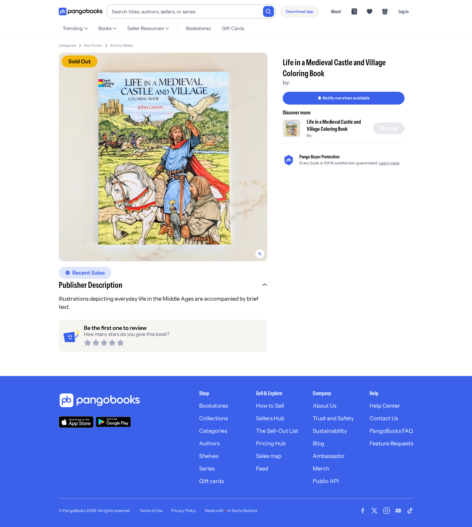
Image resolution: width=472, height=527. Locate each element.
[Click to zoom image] (163, 157)
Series (206, 468)
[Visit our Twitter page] (374, 510)
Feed (262, 468)
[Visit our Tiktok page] (410, 510)
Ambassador (329, 456)
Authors (209, 443)
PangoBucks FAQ (391, 431)
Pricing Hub (271, 443)
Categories (67, 45)
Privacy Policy (183, 510)
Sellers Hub (270, 418)
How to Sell (270, 405)
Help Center (385, 405)
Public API (326, 481)
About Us (324, 405)
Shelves (208, 456)
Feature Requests (391, 443)
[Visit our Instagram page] (386, 510)
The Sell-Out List (277, 431)
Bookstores (198, 28)
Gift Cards (233, 28)
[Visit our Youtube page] (398, 510)
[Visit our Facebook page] (362, 510)
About (336, 11)
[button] (163, 285)
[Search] (268, 11)
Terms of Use (151, 510)
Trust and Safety (333, 418)
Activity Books (121, 45)
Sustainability (330, 431)
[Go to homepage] (80, 12)
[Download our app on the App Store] (76, 422)
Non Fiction (93, 45)
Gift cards (211, 481)
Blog (318, 443)
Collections (213, 418)
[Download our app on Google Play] (113, 422)
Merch (321, 468)
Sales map (268, 456)
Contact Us (384, 418)
